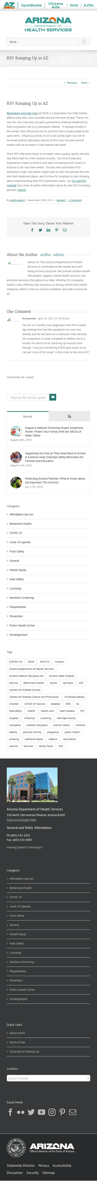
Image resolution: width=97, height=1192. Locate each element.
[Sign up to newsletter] (52, 397)
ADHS (31, 661)
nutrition (80, 725)
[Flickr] (20, 1112)
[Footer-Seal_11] (40, 1140)
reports (21, 190)
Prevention (16, 616)
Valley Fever (46, 746)
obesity (13, 732)
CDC (81, 682)
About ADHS (17, 1033)
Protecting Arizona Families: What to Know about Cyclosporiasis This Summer (55, 480)
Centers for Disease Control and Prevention (34, 696)
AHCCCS (44, 661)
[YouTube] (41, 1112)
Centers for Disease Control (25, 689)
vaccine (13, 746)
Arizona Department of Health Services (31, 668)
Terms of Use (17, 1042)
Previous (72, 83)
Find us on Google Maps (21, 820)
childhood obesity (75, 696)
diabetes (55, 703)
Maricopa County (66, 718)
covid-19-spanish (19, 542)
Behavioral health (33, 682)
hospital (13, 718)
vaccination (69, 739)
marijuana (15, 725)
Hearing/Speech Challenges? (25, 847)
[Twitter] (31, 1112)
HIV (82, 710)
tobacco (53, 739)
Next (84, 83)
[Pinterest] (62, 1112)
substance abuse (34, 739)
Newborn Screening (21, 598)
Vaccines (28, 746)
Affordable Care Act (21, 514)
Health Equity (17, 570)
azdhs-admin (17, 200)
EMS (68, 703)
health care (47, 710)
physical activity (32, 732)
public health (72, 732)
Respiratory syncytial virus (22, 113)
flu (77, 703)
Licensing (15, 588)
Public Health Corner (22, 625)
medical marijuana (37, 725)
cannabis (68, 682)
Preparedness (17, 607)
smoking (14, 739)
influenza (29, 718)
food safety (15, 710)
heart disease (67, 710)
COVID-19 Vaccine (34, 703)
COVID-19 (15, 533)
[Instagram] (51, 1112)
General (60, 200)
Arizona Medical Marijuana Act (26, 675)
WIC (61, 746)
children (14, 703)
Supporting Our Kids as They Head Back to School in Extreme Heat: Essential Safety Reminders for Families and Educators (55, 457)
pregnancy (53, 732)
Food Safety (16, 551)
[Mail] (72, 1112)
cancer (53, 682)
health (31, 710)
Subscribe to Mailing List (24, 1051)
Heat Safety (16, 579)
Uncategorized (18, 635)
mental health (61, 725)
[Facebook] (10, 1112)
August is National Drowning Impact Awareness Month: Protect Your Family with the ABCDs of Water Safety (54, 431)
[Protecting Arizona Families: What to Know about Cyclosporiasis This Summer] (16, 479)
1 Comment (75, 200)
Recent (27, 416)
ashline (13, 682)
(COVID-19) (15, 661)
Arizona (59, 661)
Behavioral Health (20, 524)
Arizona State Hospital (61, 675)
